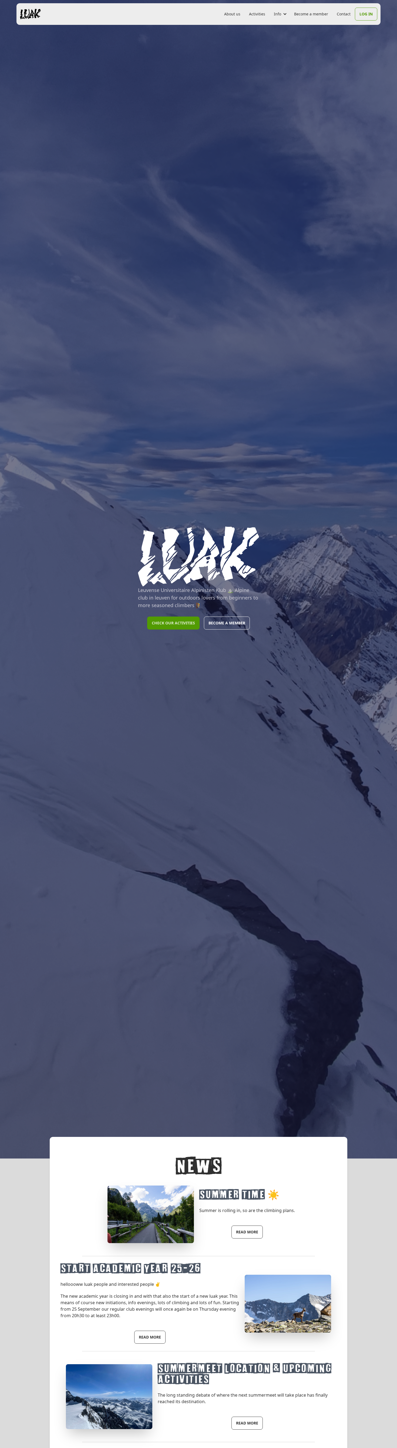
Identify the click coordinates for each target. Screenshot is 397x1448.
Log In (366, 13)
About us (232, 13)
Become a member (311, 13)
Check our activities (173, 622)
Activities (257, 13)
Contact (344, 13)
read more (247, 1231)
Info (277, 13)
